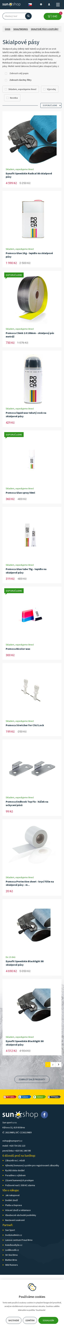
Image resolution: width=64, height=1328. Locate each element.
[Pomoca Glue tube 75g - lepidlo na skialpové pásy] (32, 535)
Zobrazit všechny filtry (21, 79)
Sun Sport (10, 1230)
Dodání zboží (11, 1200)
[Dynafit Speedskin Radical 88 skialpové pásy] (32, 139)
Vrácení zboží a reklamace (18, 1210)
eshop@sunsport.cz (12, 1140)
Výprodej (51, 89)
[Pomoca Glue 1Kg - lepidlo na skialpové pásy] (32, 219)
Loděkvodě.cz (12, 1249)
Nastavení (14, 1320)
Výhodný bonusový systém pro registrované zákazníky (32, 1165)
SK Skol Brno (11, 1254)
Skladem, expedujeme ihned (22, 89)
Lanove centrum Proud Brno (18, 1239)
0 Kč (56, 15)
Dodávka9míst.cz (13, 1235)
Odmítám (29, 1320)
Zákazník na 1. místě (15, 1160)
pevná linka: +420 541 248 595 (16, 1150)
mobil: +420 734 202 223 (13, 1145)
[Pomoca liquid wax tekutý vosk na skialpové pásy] (32, 379)
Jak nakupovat (12, 1195)
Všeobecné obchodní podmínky (20, 1215)
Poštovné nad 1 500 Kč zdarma (20, 1185)
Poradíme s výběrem (15, 1175)
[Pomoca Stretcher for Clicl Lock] (32, 691)
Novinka (14, 97)
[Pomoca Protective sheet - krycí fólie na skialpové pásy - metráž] (32, 847)
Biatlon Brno (11, 1259)
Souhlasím (48, 1320)
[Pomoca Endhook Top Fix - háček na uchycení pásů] (32, 767)
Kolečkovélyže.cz (13, 1244)
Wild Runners (11, 1264)
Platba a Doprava (13, 1205)
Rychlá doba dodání (14, 1170)
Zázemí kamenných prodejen (19, 1180)
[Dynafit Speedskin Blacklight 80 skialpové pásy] (32, 1007)
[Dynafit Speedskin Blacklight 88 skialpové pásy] (32, 927)
